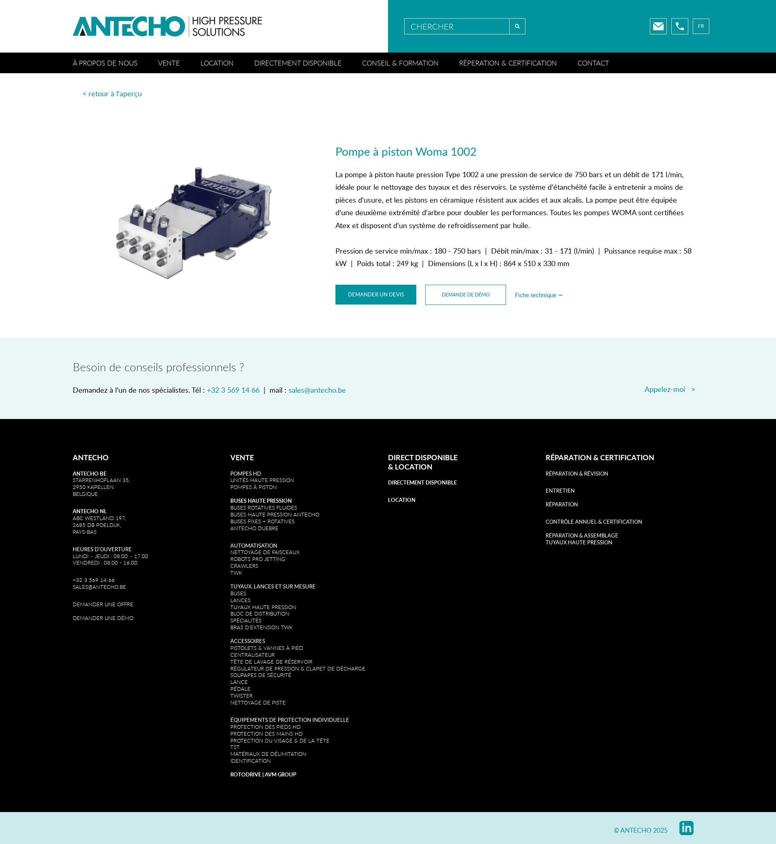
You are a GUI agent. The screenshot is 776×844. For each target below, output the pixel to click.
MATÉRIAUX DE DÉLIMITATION (268, 753)
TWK (236, 572)
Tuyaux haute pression (263, 607)
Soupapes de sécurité (260, 675)
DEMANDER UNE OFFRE (103, 604)
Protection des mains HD (266, 733)
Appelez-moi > (670, 389)
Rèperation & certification (508, 63)
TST (235, 747)
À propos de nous (105, 63)
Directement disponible (298, 63)
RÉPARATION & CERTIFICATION (600, 457)
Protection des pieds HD (265, 726)
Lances (240, 600)
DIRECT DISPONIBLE (423, 457)
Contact (593, 63)
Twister (241, 695)
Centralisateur (252, 654)
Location (217, 63)
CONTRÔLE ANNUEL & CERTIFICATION (594, 521)
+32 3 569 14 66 (233, 390)
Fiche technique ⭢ (539, 295)
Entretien (560, 490)
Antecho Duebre (254, 528)
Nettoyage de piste (258, 702)
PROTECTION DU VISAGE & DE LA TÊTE (279, 740)
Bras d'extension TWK (261, 627)
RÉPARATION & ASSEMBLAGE (582, 535)
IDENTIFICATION (250, 760)
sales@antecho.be (317, 390)
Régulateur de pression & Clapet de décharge (297, 668)
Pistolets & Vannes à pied (266, 648)
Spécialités (245, 620)
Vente (169, 63)
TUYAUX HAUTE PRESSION (579, 542)
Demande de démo (466, 294)
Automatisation (253, 545)
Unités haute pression (262, 480)
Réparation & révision (577, 473)
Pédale (240, 688)
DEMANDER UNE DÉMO (103, 618)
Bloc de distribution (259, 613)
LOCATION (413, 466)
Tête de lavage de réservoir (271, 661)
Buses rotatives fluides (263, 507)
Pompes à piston (253, 487)
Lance (239, 681)
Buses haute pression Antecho (274, 514)
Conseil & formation (400, 63)
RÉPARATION (562, 504)
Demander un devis (376, 294)
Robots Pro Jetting (257, 559)
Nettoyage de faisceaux (264, 552)
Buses (238, 593)
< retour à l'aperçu (112, 93)
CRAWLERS (245, 565)
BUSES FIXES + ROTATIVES (262, 521)
